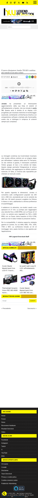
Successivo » (32, 308)
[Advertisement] (19, 49)
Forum (3, 419)
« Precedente (6, 308)
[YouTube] (23, 3)
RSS (3, 456)
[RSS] (27, 3)
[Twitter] (19, 3)
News (3, 422)
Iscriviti (32, 300)
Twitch (3, 446)
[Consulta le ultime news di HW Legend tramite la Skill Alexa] (18, 488)
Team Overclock (6, 474)
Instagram (4, 443)
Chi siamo (4, 464)
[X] (32, 77)
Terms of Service (19, 496)
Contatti (3, 467)
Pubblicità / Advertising (8, 483)
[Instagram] (11, 3)
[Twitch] (15, 3)
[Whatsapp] (29, 77)
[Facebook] (7, 3)
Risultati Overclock (7, 429)
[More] (35, 77)
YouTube (4, 453)
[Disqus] (19, 335)
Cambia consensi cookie (9, 480)
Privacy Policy (5, 496)
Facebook (4, 440)
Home (3, 416)
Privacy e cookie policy (8, 477)
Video (3, 432)
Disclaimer (4, 470)
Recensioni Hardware (8, 425)
